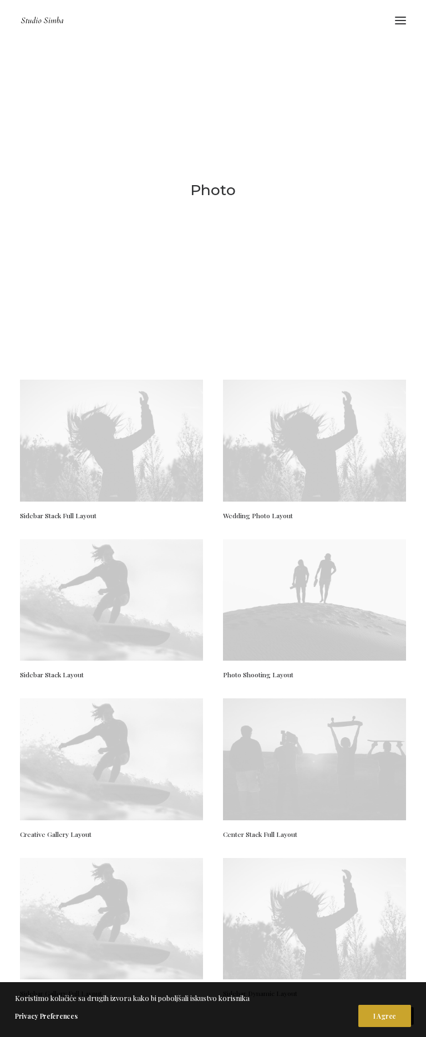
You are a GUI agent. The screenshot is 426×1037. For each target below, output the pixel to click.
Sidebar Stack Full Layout (58, 515)
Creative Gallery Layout (56, 834)
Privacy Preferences (46, 1016)
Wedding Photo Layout (258, 515)
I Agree (384, 1016)
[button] (400, 20)
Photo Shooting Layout (258, 674)
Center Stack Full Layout (260, 834)
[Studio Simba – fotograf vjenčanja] (42, 20)
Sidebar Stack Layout (52, 674)
